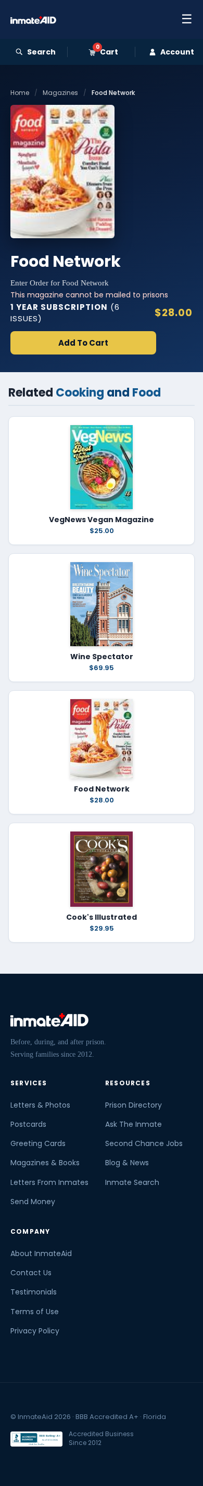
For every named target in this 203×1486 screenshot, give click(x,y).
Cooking (80, 393)
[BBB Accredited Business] (36, 1439)
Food (146, 393)
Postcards (28, 1124)
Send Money (32, 1201)
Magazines (60, 92)
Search (41, 52)
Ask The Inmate (133, 1124)
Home (19, 92)
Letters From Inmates (49, 1182)
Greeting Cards (38, 1143)
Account (177, 52)
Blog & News (127, 1162)
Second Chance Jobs (144, 1143)
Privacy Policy (34, 1331)
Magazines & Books (45, 1162)
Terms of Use (34, 1311)
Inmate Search (132, 1182)
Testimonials (33, 1292)
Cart (107, 52)
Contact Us (31, 1272)
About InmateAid (41, 1253)
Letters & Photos (40, 1105)
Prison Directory (133, 1105)
